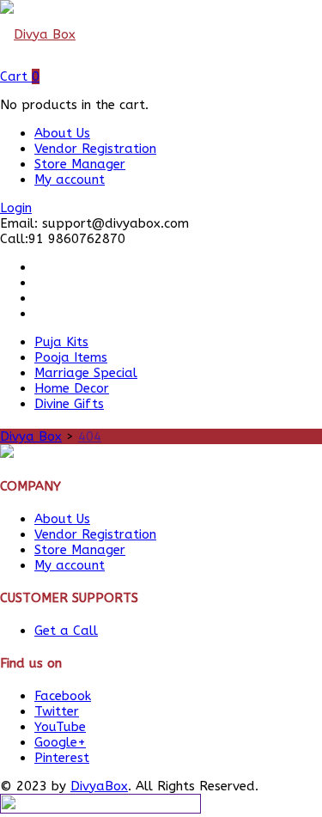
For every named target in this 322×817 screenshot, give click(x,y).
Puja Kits (61, 342)
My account (69, 179)
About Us (62, 133)
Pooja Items (70, 357)
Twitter (56, 711)
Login (16, 208)
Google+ (60, 742)
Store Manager (79, 164)
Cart (19, 76)
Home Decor (71, 388)
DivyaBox (99, 786)
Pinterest (61, 757)
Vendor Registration (95, 148)
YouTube (60, 727)
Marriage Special (85, 373)
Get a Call (66, 630)
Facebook (62, 696)
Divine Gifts (69, 404)
